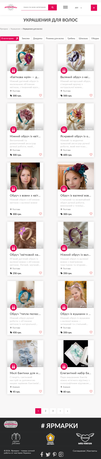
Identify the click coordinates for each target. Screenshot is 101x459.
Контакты (92, 451)
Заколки (26, 38)
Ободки (95, 38)
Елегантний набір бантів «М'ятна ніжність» (75, 373)
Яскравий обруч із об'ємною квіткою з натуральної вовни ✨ (75, 136)
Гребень (71, 38)
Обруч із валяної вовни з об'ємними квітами (75, 195)
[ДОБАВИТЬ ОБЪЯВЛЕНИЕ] (94, 8)
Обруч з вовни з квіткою (25, 195)
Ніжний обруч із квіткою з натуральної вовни (25, 136)
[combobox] (79, 7)
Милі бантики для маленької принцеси (25, 373)
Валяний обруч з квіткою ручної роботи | (75, 77)
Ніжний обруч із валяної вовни (75, 254)
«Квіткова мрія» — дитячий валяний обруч (25, 77)
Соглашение (79, 451)
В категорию (7, 38)
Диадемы (37, 38)
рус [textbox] (76, 7)
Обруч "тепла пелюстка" (25, 314)
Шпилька (83, 38)
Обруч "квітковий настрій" (25, 254)
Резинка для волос (55, 38)
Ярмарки (15, 451)
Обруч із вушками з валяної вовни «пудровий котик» (75, 314)
